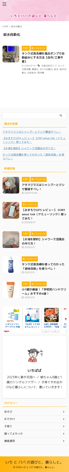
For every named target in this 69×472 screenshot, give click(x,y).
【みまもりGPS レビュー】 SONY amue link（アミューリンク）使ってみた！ (34, 140)
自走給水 (31, 72)
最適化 (35, 69)
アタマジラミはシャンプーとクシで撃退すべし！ (32, 132)
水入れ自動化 (46, 69)
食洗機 (41, 72)
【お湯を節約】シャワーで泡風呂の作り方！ (29, 148)
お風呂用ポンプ (49, 65)
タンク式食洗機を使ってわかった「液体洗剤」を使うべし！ (33, 156)
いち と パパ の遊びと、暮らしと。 (34, 462)
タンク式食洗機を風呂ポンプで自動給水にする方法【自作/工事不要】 (43, 57)
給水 (56, 69)
